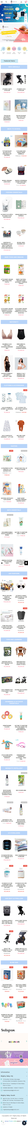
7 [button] (16, 40)
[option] (14, 13)
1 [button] (12, 20)
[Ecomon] (14, 1042)
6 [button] (14, 40)
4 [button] (11, 40)
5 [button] (13, 40)
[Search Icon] (6, 2)
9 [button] (19, 40)
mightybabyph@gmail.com (11, 1090)
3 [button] (15, 20)
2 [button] (8, 40)
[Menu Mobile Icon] (2, 2)
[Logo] (14, 2)
